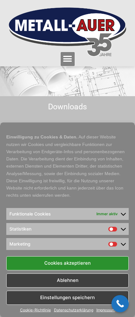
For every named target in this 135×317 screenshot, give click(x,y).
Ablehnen (67, 280)
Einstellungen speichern (67, 297)
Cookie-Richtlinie (35, 310)
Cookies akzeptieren (67, 263)
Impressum (105, 310)
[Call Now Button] (120, 303)
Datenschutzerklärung (73, 310)
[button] (67, 59)
